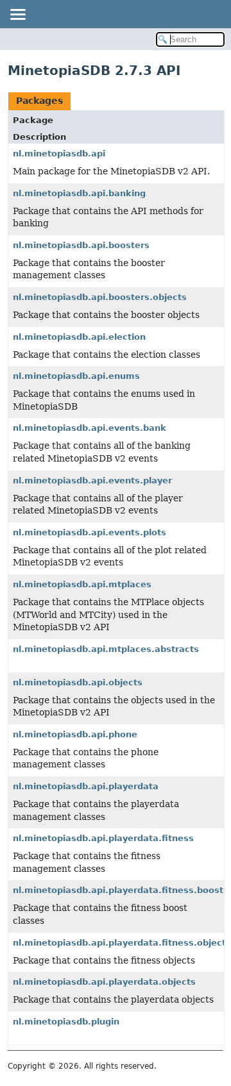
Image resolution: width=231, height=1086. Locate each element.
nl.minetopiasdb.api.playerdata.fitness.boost (118, 890)
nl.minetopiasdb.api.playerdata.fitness (103, 838)
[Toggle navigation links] (17, 14)
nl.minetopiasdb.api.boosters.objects (100, 297)
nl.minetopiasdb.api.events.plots (89, 532)
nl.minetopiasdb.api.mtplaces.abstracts (106, 649)
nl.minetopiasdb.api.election (79, 337)
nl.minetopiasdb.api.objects (77, 682)
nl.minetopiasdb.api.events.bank (89, 428)
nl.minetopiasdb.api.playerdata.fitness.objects (122, 943)
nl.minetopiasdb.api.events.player (92, 480)
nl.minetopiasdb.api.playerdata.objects (104, 982)
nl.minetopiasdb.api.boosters (81, 245)
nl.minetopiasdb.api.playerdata (85, 786)
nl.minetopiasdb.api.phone (75, 734)
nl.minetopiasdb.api (59, 153)
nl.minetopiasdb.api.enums (76, 376)
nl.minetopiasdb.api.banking (79, 193)
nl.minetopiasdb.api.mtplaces (82, 584)
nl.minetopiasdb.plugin (66, 1021)
